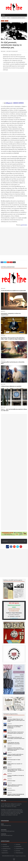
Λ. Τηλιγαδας (4, 850)
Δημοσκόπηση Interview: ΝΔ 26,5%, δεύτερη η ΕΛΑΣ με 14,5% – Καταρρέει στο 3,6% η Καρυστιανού (15, 770)
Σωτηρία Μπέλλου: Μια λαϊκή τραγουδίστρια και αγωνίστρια (13, 743)
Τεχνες (6, 20)
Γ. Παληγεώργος (5, 846)
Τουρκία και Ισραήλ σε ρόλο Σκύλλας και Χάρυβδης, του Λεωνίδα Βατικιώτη (15, 755)
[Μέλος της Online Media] (7, 546)
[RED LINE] (14, 7)
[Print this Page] (14, 262)
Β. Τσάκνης (4, 844)
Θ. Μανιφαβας (18, 846)
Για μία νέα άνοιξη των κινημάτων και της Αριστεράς (13, 290)
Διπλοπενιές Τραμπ (11, 780)
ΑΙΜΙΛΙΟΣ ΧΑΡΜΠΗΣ (18, 103)
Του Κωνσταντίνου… (11, 790)
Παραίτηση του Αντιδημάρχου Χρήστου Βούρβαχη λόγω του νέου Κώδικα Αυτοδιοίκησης (15, 726)
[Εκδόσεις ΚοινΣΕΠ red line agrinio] (14, 591)
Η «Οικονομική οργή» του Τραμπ (13, 759)
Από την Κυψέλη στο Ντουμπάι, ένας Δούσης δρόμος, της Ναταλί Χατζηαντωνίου (15, 738)
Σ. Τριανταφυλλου (19, 852)
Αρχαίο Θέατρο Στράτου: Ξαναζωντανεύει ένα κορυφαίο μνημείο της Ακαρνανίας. (15, 732)
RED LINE (3, 17)
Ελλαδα (8, 17)
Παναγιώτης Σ (5, 852)
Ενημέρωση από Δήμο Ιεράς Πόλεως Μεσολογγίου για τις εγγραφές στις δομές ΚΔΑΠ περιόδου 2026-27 (15, 749)
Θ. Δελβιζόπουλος (6, 848)
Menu (3, 15)
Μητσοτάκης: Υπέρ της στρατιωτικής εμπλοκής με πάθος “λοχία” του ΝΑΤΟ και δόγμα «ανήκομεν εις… (13, 338)
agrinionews (24, 225)
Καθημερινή (9, 103)
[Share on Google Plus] (8, 262)
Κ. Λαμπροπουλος (19, 848)
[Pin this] (11, 262)
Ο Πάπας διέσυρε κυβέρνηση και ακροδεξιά (11, 386)
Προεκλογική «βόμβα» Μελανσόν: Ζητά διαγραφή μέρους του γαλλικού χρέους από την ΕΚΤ (15, 720)
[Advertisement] (14, 86)
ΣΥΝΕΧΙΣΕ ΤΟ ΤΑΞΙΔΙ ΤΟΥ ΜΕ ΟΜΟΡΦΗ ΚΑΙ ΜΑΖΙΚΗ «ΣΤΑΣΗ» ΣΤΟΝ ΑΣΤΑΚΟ (15, 795)
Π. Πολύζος (17, 850)
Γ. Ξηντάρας (17, 844)
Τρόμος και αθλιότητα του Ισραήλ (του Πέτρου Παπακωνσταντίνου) (14, 785)
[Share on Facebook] (2, 262)
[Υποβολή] (24, 541)
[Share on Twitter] (5, 262)
